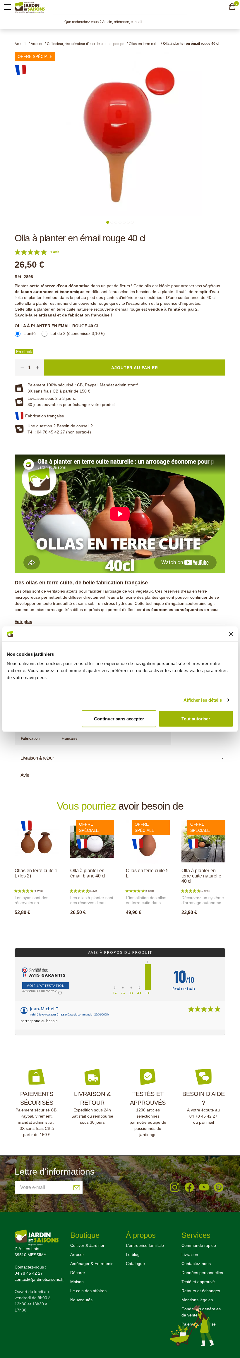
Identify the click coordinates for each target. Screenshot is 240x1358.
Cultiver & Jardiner (87, 1245)
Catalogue (135, 1263)
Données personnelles (202, 1272)
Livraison (189, 1254)
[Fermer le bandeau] (231, 634)
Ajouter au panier (42, 925)
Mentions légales (197, 1299)
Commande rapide (198, 1245)
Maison (77, 1281)
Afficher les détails (203, 700)
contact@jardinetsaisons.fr (39, 1279)
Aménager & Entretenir (91, 1263)
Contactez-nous (196, 1263)
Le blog (133, 1254)
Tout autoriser (195, 718)
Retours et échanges (200, 1290)
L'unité (29, 333)
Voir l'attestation (46, 985)
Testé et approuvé (198, 1281)
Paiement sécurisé (198, 1324)
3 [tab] (115, 222)
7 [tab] (132, 222)
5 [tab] (124, 222)
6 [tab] (128, 222)
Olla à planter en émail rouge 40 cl (57, 325)
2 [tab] (111, 222)
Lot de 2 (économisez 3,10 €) (77, 333)
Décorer (77, 1272)
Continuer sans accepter (119, 718)
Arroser (77, 1254)
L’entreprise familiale (145, 1245)
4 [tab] (120, 222)
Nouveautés (81, 1299)
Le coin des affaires (88, 1290)
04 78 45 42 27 (203, 1116)
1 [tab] (107, 222)
